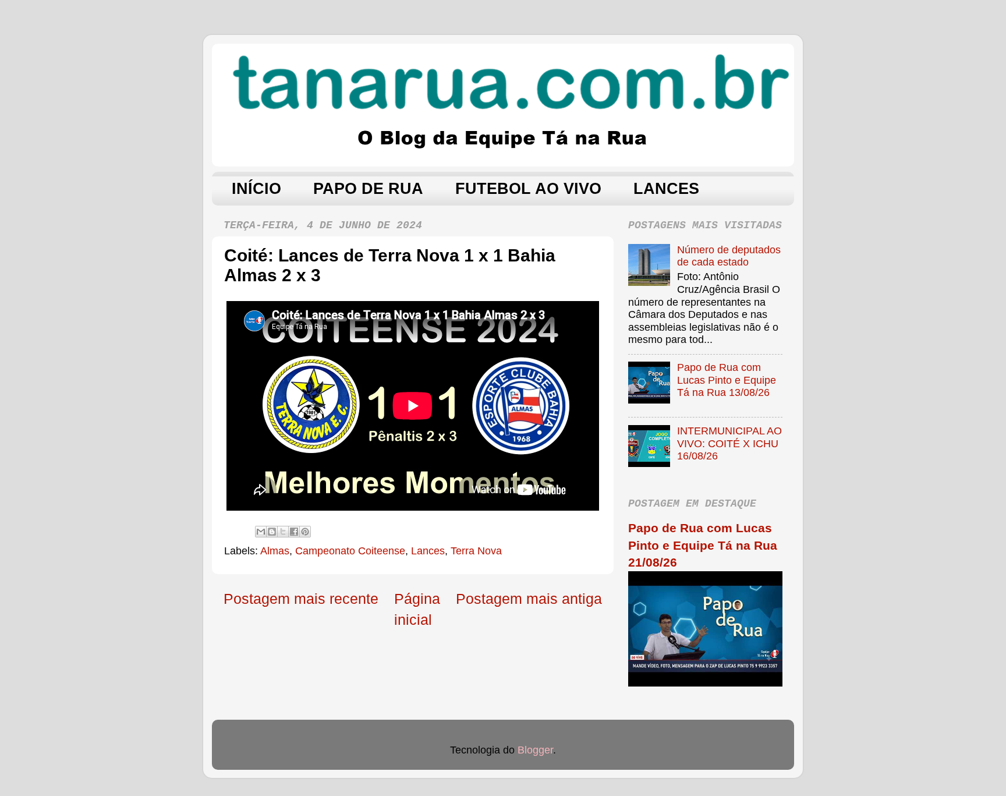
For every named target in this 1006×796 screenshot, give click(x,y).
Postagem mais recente (301, 598)
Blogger (535, 750)
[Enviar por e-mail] (261, 531)
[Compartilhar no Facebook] (294, 531)
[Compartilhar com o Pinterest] (305, 531)
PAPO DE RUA (368, 188)
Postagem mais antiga (529, 598)
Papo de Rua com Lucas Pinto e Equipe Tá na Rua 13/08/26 (726, 380)
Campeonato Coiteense (350, 551)
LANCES (666, 188)
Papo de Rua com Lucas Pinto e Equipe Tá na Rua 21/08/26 (702, 545)
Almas (274, 551)
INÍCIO (256, 188)
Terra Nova (476, 551)
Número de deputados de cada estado (729, 256)
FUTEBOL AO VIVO (528, 188)
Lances (428, 551)
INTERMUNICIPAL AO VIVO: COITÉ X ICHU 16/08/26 (729, 443)
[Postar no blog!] (272, 531)
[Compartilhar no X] (283, 531)
